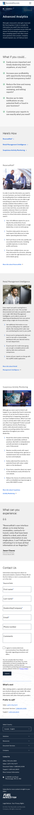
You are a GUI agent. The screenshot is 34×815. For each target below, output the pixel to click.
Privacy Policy (23, 668)
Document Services (9, 746)
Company (6, 750)
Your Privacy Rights (18, 803)
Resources (6, 741)
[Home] (11, 3)
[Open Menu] (30, 3)
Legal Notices (7, 803)
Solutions (6, 736)
